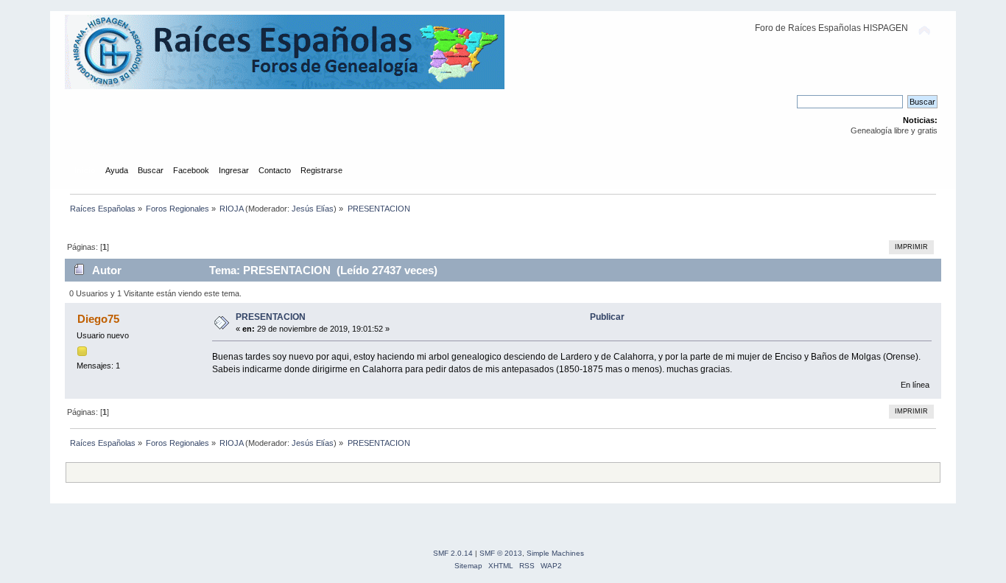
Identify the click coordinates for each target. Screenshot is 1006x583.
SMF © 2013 (500, 553)
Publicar (607, 317)
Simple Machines (555, 553)
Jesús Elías (313, 208)
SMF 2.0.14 (453, 553)
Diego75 (98, 319)
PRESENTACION (271, 317)
